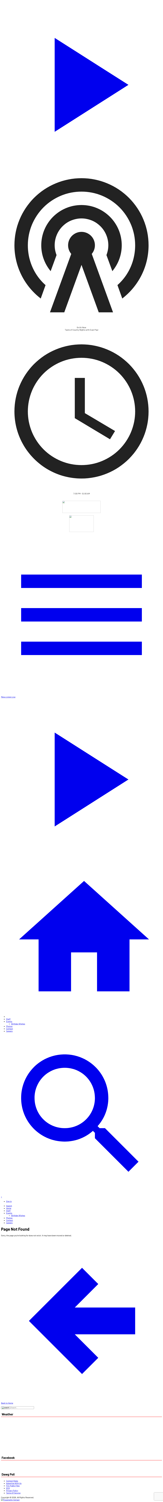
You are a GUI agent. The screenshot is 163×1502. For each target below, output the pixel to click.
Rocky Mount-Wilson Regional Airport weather (20, 1447)
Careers (9, 1031)
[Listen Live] (81, 83)
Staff (8, 1019)
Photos (9, 1026)
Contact (9, 1028)
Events (9, 1021)
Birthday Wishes (18, 1024)
